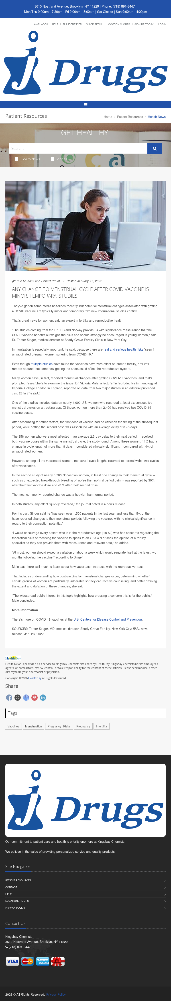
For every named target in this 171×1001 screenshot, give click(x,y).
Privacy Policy (15, 907)
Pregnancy (83, 726)
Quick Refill (94, 24)
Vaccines (13, 726)
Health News (30, 159)
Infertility (101, 726)
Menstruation (33, 726)
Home (108, 116)
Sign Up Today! (144, 24)
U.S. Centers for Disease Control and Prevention (107, 619)
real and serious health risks (123, 349)
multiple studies (42, 363)
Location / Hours (118, 24)
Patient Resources (130, 116)
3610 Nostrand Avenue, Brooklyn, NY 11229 (67, 6)
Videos (62, 159)
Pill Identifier (72, 24)
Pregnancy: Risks (59, 726)
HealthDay (34, 678)
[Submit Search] (154, 148)
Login (162, 24)
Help (55, 24)
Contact (11, 887)
